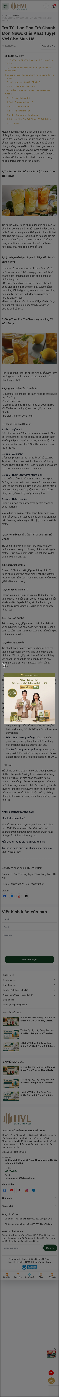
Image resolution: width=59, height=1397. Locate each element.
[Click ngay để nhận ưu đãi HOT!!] (29, 698)
